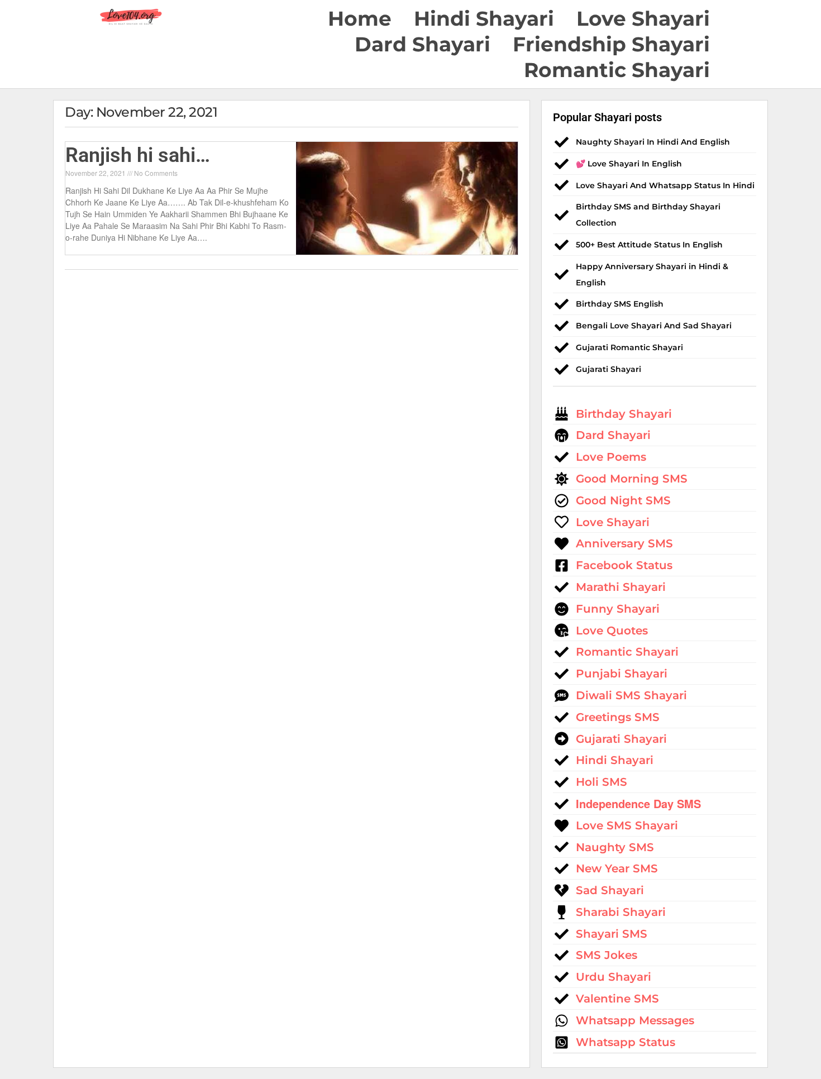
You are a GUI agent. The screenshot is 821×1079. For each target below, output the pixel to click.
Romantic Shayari (617, 70)
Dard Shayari (422, 44)
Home (360, 18)
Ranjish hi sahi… (137, 155)
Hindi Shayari (484, 18)
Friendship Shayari (611, 44)
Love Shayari (643, 18)
